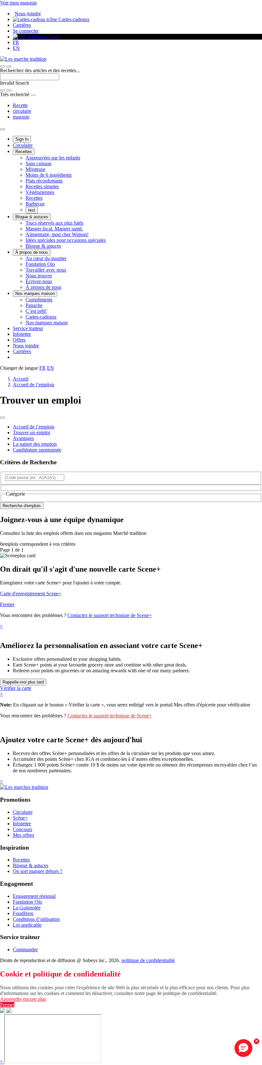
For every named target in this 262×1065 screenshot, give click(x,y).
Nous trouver (39, 275)
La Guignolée (27, 907)
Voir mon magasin (18, 2)
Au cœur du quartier (46, 258)
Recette (20, 105)
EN (16, 48)
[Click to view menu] (2, 418)
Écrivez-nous (39, 281)
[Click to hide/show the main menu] (2, 129)
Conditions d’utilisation (36, 919)
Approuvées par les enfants (53, 157)
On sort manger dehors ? (37, 871)
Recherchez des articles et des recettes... (40, 70)
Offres (19, 340)
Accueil (20, 379)
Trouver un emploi (31, 432)
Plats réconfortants (44, 180)
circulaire (22, 111)
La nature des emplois (35, 444)
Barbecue (35, 203)
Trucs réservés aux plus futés (54, 223)
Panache (34, 305)
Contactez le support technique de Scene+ (109, 615)
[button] (9, 66)
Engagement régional (34, 896)
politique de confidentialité (148, 960)
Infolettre (22, 334)
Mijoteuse (35, 169)
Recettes (23, 151)
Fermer (7, 604)
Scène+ (20, 818)
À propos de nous (31, 252)
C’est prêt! (36, 311)
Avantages (23, 438)
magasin (21, 117)
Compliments (39, 299)
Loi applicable (27, 925)
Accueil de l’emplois (33, 384)
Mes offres (23, 835)
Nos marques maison (35, 293)
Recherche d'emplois (22, 505)
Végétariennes (40, 192)
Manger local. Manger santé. (54, 228)
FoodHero (23, 913)
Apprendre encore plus (23, 999)
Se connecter (26, 31)
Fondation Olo (40, 264)
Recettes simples (42, 186)
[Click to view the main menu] (2, 66)
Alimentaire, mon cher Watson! (57, 234)
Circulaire (23, 145)
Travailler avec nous (46, 270)
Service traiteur (28, 328)
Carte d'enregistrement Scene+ (30, 593)
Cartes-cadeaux (73, 19)
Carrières (22, 25)
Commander (25, 949)
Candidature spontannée (37, 449)
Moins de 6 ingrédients (49, 175)
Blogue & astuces (31, 216)
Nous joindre (28, 13)
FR (16, 42)
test (31, 210)
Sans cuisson (38, 163)
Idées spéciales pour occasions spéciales (66, 240)
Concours (22, 829)
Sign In (21, 139)
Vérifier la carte (15, 688)
